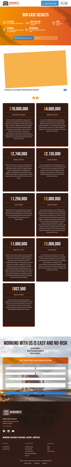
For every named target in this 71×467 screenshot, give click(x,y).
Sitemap (44, 463)
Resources (50, 443)
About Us (5, 443)
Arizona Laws (50, 451)
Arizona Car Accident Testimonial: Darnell (22, 89)
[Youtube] (13, 431)
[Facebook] (4, 431)
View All (27, 456)
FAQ (48, 449)
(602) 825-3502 (7, 426)
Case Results (6, 447)
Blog (48, 447)
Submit (35, 393)
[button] (66, 3)
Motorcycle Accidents (30, 453)
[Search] (62, 3)
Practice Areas (29, 443)
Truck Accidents (29, 451)
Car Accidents (28, 449)
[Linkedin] (8, 431)
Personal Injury (29, 447)
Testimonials (6, 449)
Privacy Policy (27, 463)
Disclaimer (37, 463)
